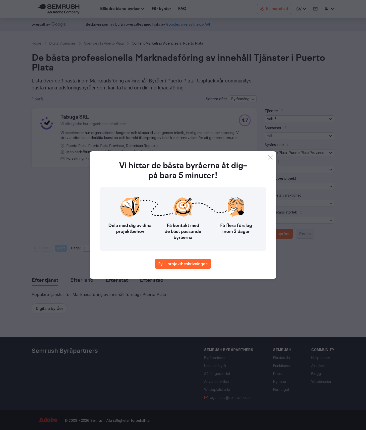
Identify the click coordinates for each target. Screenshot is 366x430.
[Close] (270, 157)
